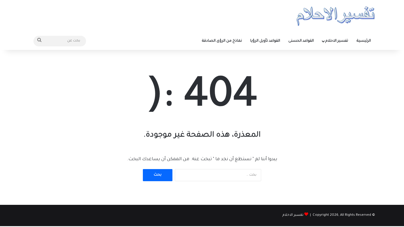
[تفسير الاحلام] (335, 16)
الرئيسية (364, 41)
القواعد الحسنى (301, 41)
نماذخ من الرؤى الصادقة (222, 41)
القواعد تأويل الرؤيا (265, 41)
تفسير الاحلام (336, 41)
